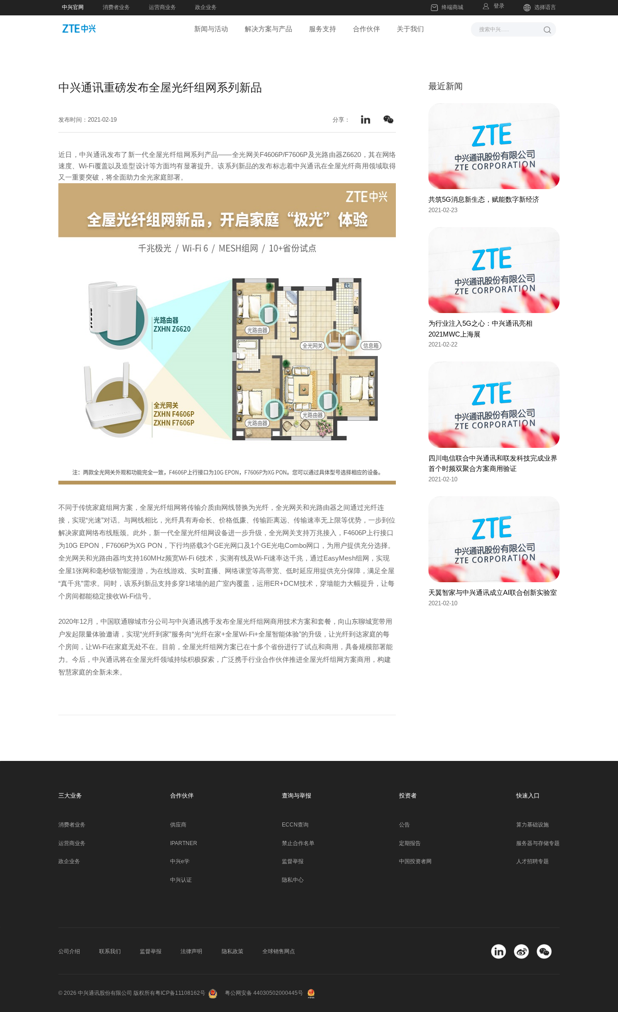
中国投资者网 (415, 861)
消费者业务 (116, 7)
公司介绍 (69, 951)
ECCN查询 (295, 825)
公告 (404, 825)
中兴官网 (73, 7)
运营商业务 (162, 7)
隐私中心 (293, 880)
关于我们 (410, 29)
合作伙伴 (366, 29)
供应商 (178, 825)
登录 (499, 6)
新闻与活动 (211, 29)
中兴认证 (181, 880)
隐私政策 (232, 951)
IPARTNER (183, 843)
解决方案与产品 (268, 29)
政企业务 (206, 7)
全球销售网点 (278, 951)
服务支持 (322, 29)
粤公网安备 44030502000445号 (264, 993)
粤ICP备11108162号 (180, 993)
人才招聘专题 (532, 861)
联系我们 (110, 951)
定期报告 (410, 843)
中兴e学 (180, 861)
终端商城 (452, 7)
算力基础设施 (532, 825)
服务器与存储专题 (538, 843)
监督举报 (293, 861)
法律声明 (191, 951)
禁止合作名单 (298, 843)
